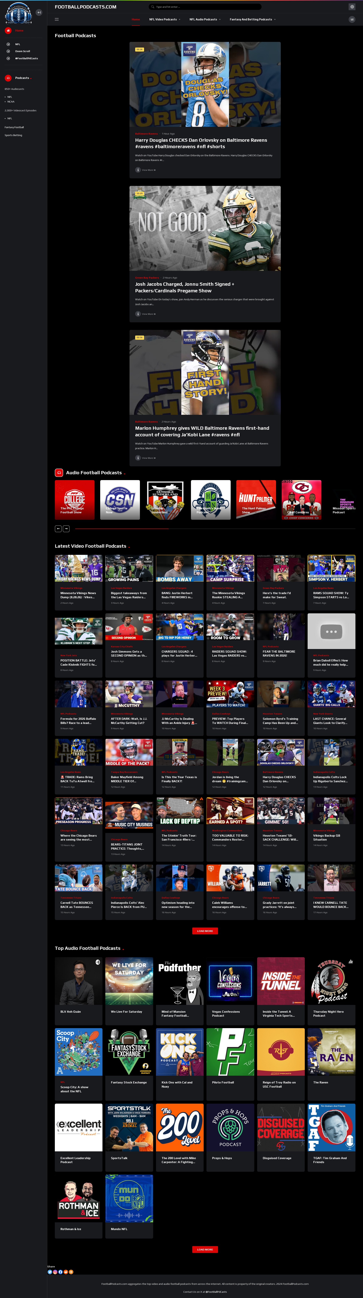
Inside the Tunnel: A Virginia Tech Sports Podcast (277, 1016)
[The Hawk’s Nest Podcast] (211, 500)
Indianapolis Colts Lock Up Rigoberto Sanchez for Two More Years (330, 781)
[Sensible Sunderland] (165, 500)
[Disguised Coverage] (281, 1127)
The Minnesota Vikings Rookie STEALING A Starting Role (228, 597)
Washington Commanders (227, 830)
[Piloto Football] (230, 1052)
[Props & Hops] (230, 1127)
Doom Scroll (22, 51)
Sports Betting (13, 135)
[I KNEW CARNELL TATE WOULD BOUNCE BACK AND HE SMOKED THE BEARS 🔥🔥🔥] (331, 878)
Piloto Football (223, 1082)
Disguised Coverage (277, 1158)
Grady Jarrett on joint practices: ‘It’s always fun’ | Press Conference (279, 907)
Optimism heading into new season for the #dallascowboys (178, 907)
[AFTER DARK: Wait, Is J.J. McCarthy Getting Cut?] (129, 694)
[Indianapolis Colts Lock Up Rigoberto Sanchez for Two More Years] (331, 752)
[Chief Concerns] (301, 500)
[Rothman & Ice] (78, 1198)
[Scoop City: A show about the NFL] (78, 1052)
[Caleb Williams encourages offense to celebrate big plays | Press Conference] (230, 878)
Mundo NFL (119, 1229)
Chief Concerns (298, 512)
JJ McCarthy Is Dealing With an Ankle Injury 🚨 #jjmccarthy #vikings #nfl (179, 723)
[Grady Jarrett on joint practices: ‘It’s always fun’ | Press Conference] (281, 878)
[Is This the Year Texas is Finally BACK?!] (180, 752)
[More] (71, 1272)
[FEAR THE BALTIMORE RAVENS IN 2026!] (281, 626)
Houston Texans (272, 713)
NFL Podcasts (270, 646)
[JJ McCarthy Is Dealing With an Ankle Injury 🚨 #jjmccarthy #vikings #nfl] (180, 694)
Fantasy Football (14, 127)
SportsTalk (119, 1158)
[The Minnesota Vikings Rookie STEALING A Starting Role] (230, 568)
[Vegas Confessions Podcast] (230, 981)
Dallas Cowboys (221, 713)
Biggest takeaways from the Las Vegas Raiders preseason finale (129, 597)
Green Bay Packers (147, 277)
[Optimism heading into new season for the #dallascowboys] (180, 878)
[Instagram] (55, 1272)
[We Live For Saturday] (129, 981)
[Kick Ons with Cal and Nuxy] (180, 1052)
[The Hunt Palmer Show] (256, 500)
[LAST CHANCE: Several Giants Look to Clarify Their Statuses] (331, 694)
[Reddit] (66, 1272)
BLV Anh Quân (70, 1011)
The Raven (320, 1082)
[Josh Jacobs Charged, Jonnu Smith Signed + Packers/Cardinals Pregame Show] (205, 228)
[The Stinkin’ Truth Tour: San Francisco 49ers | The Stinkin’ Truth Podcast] (180, 810)
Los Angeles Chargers (174, 588)
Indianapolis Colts (324, 772)
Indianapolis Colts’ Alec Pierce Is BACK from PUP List (128, 907)
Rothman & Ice (70, 1229)
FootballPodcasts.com (85, 7)
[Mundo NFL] (129, 1198)
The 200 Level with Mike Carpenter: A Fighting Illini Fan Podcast (179, 1162)
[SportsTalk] (129, 1127)
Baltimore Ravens (146, 133)
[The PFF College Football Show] (75, 500)
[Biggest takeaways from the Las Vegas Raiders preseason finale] (129, 568)
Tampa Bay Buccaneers (124, 772)
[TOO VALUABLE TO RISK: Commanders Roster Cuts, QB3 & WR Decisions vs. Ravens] (230, 810)
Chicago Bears (220, 772)
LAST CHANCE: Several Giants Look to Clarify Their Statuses (329, 723)
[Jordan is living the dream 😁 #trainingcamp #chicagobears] (230, 752)
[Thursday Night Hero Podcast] (331, 981)
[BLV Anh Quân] (78, 981)
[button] (58, 528)
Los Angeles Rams (323, 588)
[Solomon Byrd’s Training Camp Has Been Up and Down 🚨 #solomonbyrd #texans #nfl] (281, 694)
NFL (17, 44)
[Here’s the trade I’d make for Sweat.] (281, 568)
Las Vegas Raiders (121, 588)
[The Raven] (331, 1052)
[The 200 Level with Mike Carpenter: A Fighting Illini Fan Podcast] (180, 1127)
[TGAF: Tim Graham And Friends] (331, 1127)
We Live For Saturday (126, 1011)
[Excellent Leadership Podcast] (78, 1127)
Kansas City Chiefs (122, 646)
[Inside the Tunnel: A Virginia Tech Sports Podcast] (281, 981)
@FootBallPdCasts (26, 58)
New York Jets (68, 655)
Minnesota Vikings (71, 588)
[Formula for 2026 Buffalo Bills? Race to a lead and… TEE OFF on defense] (78, 694)
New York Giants (323, 713)
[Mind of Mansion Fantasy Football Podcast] (180, 981)
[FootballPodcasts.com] (18, 12)
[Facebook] (60, 1272)
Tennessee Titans (70, 897)
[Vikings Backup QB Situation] (331, 810)
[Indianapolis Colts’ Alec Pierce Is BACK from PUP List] (129, 878)
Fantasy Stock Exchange (129, 1082)
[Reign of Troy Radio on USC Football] (281, 1052)
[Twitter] (50, 1272)
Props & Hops (222, 1158)
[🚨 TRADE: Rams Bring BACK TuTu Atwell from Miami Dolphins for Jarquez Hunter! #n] (78, 752)
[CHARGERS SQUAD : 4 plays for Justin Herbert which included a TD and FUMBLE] (180, 626)
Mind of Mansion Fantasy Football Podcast (174, 1016)
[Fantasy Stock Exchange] (129, 1052)
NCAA (11, 101)
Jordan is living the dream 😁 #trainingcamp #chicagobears (229, 781)
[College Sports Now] (120, 500)
